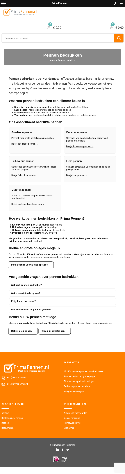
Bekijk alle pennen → (23, 331)
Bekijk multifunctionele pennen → (28, 204)
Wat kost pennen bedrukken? (26, 285)
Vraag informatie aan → (54, 331)
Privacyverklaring (72, 423)
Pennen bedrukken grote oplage (79, 376)
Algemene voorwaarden (75, 413)
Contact (5, 413)
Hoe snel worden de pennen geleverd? (32, 309)
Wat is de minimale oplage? (25, 293)
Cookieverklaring (72, 418)
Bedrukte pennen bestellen (77, 386)
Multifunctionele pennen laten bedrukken (84, 371)
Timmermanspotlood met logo (79, 381)
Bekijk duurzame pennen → (79, 146)
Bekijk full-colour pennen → (25, 175)
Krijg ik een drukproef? (23, 301)
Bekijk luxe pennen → (76, 175)
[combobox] (58, 38)
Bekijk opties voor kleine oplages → (31, 264)
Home (52, 60)
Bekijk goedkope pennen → (24, 143)
